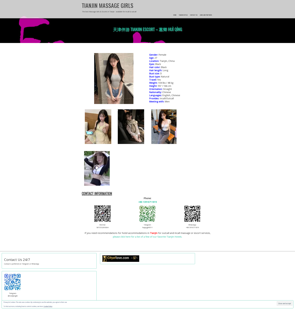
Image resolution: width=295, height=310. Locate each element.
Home (174, 15)
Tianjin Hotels (183, 15)
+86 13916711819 (147, 201)
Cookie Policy (48, 306)
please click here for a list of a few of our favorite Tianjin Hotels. (147, 236)
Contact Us (194, 15)
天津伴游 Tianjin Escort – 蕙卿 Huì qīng (147, 29)
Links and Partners (206, 15)
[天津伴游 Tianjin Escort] (98, 126)
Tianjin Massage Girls (107, 5)
